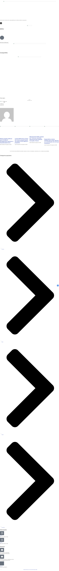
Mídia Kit (1, 566)
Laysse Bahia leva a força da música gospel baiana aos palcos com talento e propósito (21, 140)
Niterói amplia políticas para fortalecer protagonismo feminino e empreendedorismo (6, 140)
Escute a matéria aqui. (4, 42)
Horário (1, 535)
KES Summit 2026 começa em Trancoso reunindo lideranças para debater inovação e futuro (37, 138)
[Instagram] (1, 23)
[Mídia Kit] (2, 563)
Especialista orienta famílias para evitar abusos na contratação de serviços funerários (51, 141)
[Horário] (2, 533)
